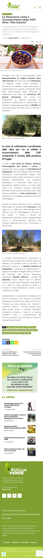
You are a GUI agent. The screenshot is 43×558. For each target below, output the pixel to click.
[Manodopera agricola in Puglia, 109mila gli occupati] (31, 406)
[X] (8, 342)
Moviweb (31, 551)
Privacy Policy (26, 555)
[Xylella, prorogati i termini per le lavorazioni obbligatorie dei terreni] (31, 418)
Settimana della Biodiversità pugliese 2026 (15, 427)
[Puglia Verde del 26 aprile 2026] (31, 440)
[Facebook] (4, 342)
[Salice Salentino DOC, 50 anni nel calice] (31, 452)
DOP (4, 330)
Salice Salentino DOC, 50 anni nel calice (14, 450)
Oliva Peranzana (32, 330)
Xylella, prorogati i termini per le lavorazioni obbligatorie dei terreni (15, 416)
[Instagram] (9, 496)
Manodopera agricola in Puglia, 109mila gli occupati (13, 405)
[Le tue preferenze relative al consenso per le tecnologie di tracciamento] (4, 554)
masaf (27, 327)
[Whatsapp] (12, 342)
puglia (21, 327)
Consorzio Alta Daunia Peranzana (13, 333)
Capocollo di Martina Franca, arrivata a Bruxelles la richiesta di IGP (32, 353)
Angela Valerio (13, 38)
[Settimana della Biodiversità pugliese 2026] (31, 429)
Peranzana (21, 330)
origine (28, 333)
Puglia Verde (12, 330)
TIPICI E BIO (7, 14)
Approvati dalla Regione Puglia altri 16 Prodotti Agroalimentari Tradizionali (10, 353)
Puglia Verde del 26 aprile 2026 (14, 438)
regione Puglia (12, 327)
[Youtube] (14, 496)
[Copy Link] (16, 342)
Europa (33, 327)
